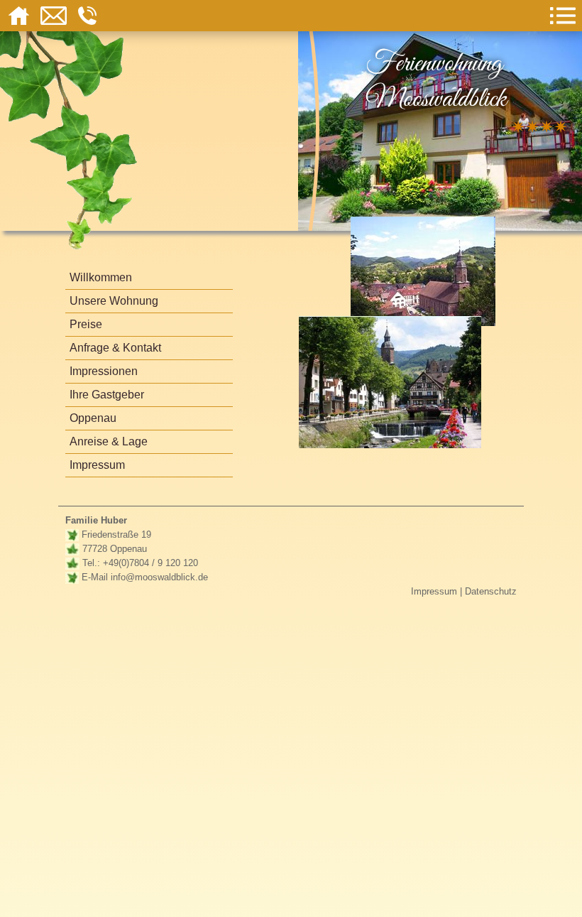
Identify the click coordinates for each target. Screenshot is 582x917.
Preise (86, 324)
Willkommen (101, 277)
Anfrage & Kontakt (115, 348)
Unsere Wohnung (114, 301)
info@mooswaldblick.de (159, 577)
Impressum (97, 465)
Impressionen (104, 371)
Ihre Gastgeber (107, 395)
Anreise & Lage (109, 441)
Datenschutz (491, 591)
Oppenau (93, 418)
